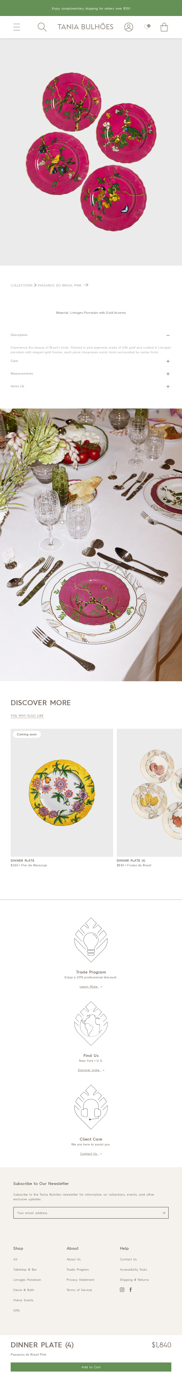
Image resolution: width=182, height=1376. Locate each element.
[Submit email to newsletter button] (163, 1212)
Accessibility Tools (133, 1269)
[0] (146, 27)
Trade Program (78, 1269)
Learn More (89, 986)
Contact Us (89, 1153)
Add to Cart (91, 1367)
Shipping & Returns (134, 1279)
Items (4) (17, 386)
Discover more (89, 1070)
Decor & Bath (23, 1290)
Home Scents (23, 1300)
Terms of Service (79, 1290)
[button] (16, 27)
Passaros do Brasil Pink (60, 285)
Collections (22, 285)
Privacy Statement (81, 1279)
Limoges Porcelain (27, 1279)
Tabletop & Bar (25, 1269)
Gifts (16, 1310)
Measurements (22, 373)
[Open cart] (164, 27)
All (15, 1259)
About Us (74, 1259)
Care (14, 361)
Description (19, 335)
